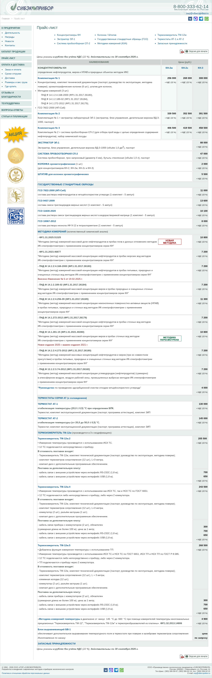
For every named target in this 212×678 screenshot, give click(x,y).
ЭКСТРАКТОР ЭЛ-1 (48, 142)
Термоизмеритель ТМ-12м (172, 35)
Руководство (46, 387)
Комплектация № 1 (49, 78)
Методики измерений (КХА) (112, 43)
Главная (6, 19)
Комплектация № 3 (49, 128)
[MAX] (196, 19)
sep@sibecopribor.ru (197, 13)
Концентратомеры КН (68, 35)
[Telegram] (201, 19)
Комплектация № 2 (49, 113)
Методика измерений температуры (59, 619)
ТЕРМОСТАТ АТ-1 (48, 404)
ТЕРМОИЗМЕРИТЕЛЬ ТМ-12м (54, 432)
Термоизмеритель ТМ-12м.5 (54, 545)
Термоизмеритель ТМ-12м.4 (54, 486)
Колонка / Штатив (106, 35)
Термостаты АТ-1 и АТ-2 (171, 39)
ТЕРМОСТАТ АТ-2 (48, 418)
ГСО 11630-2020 (47, 211)
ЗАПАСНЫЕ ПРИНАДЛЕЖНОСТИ (57, 643)
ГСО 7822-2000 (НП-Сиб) (52, 190)
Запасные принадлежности (172, 43)
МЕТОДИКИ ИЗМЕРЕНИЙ (52, 231)
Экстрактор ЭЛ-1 (66, 39)
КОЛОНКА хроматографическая (56, 164)
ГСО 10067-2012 (47, 221)
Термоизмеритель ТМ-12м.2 (54, 438)
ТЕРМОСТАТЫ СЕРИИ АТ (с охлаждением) (62, 398)
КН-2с (185, 67)
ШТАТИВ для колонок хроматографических (63, 174)
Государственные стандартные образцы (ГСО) (122, 39)
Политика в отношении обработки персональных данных (26, 673)
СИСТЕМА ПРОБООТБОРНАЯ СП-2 (58, 153)
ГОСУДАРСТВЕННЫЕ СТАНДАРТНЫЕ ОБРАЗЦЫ (65, 184)
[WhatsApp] (207, 19)
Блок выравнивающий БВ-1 (54, 629)
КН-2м (169, 67)
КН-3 (200, 67)
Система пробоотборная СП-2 (73, 43)
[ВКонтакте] (190, 19)
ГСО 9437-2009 (46, 200)
